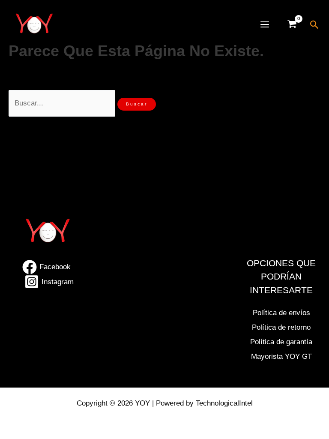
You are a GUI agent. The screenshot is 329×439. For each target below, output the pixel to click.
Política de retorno (281, 327)
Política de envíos (281, 313)
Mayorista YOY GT (281, 356)
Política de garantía (281, 342)
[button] (314, 24)
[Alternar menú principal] (264, 24)
